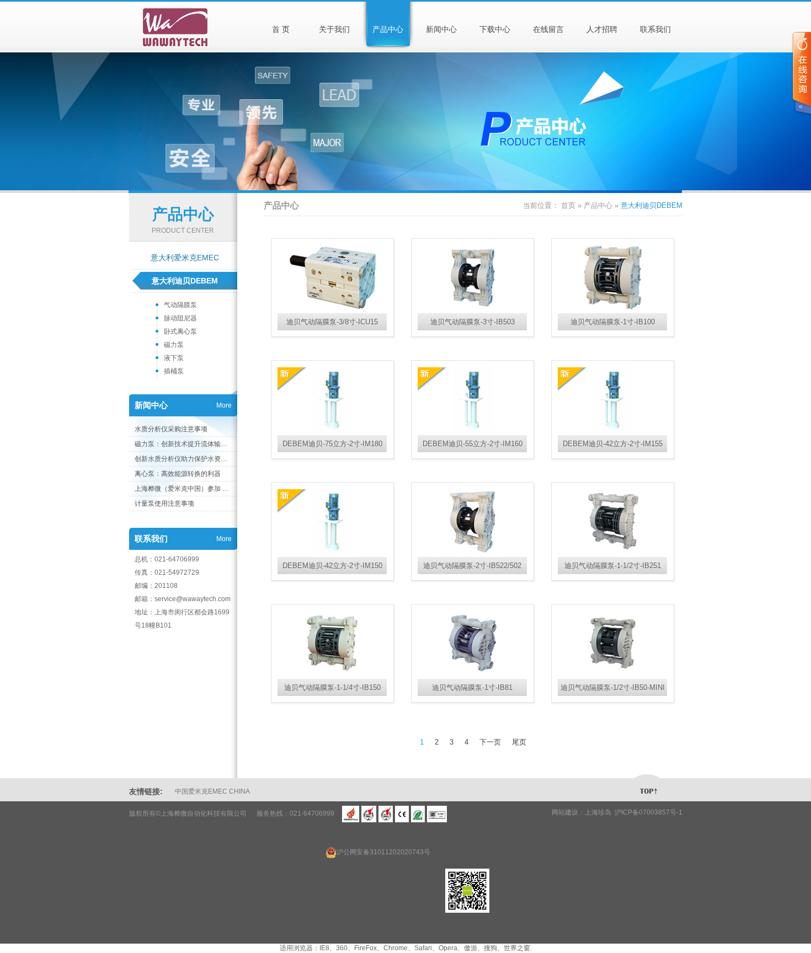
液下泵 (174, 358)
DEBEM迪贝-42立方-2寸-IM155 (613, 444)
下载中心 (494, 29)
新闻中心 (441, 29)
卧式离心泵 (180, 331)
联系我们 (655, 29)
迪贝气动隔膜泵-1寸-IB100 (612, 322)
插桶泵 (174, 371)
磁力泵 (174, 345)
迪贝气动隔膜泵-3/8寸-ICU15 (332, 322)
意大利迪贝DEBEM (185, 280)
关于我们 (334, 29)
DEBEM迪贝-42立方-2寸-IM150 (332, 565)
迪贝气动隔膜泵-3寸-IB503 (472, 322)
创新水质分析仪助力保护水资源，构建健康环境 (183, 459)
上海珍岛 (598, 812)
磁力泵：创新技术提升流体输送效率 (183, 444)
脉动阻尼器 (180, 318)
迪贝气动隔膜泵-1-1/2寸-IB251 (612, 565)
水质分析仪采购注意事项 (171, 429)
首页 (568, 205)
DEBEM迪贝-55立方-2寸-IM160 (472, 444)
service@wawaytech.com (192, 599)
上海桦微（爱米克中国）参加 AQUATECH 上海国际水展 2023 (183, 488)
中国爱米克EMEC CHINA (212, 791)
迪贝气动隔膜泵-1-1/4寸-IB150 (332, 687)
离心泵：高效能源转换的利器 (178, 474)
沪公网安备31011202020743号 (383, 852)
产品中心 (387, 29)
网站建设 (565, 812)
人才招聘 (601, 29)
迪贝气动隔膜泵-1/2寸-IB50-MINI (613, 687)
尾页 (519, 742)
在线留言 (548, 29)
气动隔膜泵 (180, 305)
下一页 (490, 742)
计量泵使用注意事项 (164, 503)
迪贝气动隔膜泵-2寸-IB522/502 (472, 565)
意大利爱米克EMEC (185, 257)
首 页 (281, 29)
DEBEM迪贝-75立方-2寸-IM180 (332, 444)
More (224, 405)
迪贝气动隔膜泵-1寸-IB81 (472, 687)
